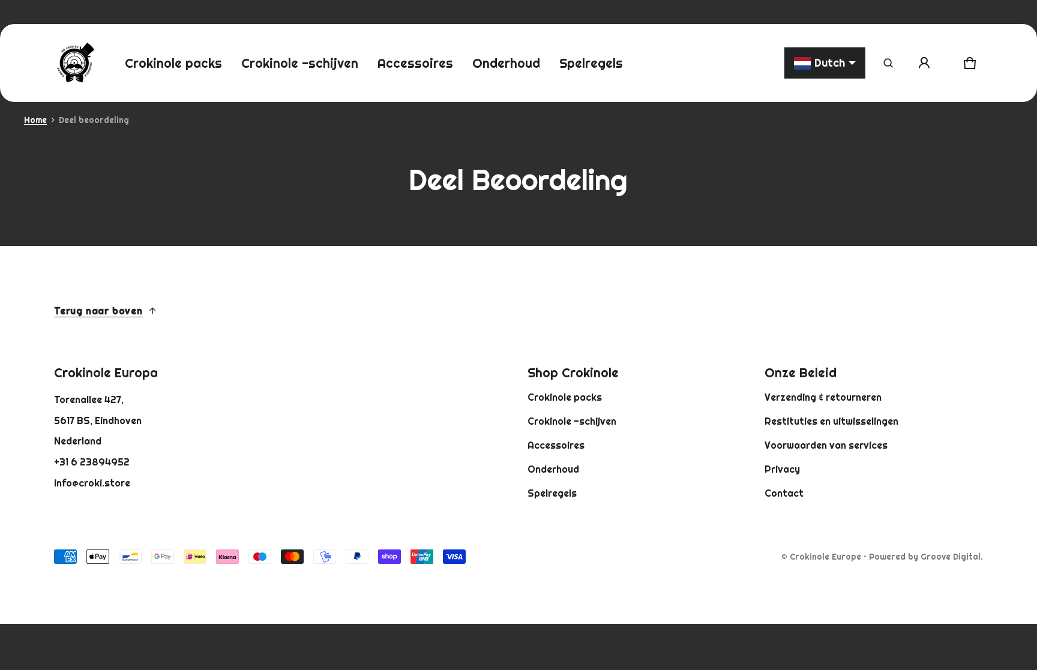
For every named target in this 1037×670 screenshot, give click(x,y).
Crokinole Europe (825, 556)
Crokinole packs (565, 397)
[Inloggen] (924, 63)
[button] (888, 63)
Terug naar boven (98, 311)
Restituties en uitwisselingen (831, 421)
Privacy (782, 469)
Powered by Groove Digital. (926, 556)
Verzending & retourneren (823, 397)
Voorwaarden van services (826, 445)
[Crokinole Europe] (75, 63)
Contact (784, 493)
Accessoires (556, 445)
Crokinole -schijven (572, 421)
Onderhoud (553, 469)
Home (35, 120)
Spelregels (552, 493)
